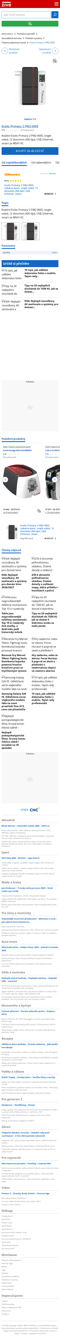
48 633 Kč (48, 193)
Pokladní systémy (33, 38)
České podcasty (8, 1304)
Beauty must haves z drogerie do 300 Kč (18, 1120)
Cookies (24, 1333)
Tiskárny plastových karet (14, 42)
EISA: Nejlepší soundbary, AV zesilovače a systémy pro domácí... (41, 304)
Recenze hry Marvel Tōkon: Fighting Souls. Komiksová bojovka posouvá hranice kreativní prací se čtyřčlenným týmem (14, 662)
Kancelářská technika (12, 38)
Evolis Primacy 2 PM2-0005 (20, 126)
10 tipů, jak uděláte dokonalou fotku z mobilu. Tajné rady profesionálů (43, 698)
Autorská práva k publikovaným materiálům (20, 1328)
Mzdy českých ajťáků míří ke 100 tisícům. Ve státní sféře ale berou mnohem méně (28, 1031)
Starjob (5, 1301)
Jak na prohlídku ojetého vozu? (14, 1232)
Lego (4, 1270)
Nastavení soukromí (37, 1333)
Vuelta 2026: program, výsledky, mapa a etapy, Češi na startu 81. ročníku (28, 863)
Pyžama (5, 1273)
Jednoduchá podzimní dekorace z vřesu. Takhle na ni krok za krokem (30, 930)
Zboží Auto (6, 1242)
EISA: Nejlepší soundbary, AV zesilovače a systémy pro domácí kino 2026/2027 (14, 581)
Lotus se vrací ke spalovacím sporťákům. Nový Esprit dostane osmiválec (27, 965)
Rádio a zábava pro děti (11, 1307)
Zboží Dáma (6, 1226)
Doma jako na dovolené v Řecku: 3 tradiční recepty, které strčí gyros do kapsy (29, 1053)
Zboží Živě (6, 1219)
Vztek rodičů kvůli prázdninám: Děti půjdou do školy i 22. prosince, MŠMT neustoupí (29, 900)
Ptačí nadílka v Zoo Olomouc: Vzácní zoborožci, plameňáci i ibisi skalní (28, 1180)
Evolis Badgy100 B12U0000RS (17, 450)
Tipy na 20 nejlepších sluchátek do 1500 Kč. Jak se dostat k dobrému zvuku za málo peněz (45, 619)
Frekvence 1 (6, 1311)
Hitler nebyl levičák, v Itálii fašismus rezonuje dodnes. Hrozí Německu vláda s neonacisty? (26, 831)
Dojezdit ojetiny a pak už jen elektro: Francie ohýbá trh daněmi (28, 955)
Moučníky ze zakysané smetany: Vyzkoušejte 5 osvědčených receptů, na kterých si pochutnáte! (30, 1058)
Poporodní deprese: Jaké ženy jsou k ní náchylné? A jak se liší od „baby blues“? (28, 1150)
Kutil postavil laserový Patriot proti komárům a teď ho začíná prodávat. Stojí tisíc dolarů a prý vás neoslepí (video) (27, 998)
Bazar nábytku (7, 1289)
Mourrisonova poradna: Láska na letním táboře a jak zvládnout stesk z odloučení (30, 1169)
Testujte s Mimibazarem (11, 1260)
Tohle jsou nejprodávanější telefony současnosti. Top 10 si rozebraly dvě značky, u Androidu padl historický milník (14, 623)
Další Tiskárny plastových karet (17, 446)
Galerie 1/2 (30, 119)
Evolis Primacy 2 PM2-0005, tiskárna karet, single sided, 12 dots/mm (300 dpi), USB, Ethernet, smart (21, 189)
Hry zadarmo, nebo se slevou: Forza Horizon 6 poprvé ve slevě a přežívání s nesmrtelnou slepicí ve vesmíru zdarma (45, 662)
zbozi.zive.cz (7, 33)
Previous (5, 479)
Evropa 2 (5, 1314)
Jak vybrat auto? (8, 1248)
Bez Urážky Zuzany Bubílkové (14, 1198)
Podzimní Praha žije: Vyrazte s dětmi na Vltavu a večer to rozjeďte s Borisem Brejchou (29, 934)
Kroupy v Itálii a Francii (11, 1204)
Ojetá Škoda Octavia (10, 1245)
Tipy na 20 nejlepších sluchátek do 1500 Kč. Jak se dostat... (41, 288)
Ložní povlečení (8, 1286)
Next (54, 479)
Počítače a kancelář (26, 33)
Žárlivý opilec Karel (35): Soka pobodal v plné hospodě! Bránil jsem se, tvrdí (29, 905)
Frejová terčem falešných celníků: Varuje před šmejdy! (24, 896)
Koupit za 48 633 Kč (30, 151)
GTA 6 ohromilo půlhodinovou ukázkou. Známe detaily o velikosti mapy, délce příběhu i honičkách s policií (45, 582)
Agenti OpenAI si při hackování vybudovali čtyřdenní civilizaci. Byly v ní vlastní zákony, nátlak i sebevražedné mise (29, 992)
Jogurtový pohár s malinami (13, 926)
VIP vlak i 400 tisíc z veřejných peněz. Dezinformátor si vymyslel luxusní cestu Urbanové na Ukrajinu (28, 837)
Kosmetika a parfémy (10, 1276)
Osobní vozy (7, 1222)
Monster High (7, 1263)
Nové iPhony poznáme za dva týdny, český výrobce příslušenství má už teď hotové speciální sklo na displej (30, 987)
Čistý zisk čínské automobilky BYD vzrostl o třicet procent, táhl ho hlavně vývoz (29, 1025)
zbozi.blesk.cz (7, 1229)
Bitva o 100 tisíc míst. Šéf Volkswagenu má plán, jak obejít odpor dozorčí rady (28, 1020)
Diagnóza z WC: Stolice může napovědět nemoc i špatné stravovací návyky (29, 1141)
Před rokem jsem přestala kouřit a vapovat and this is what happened (26, 1116)
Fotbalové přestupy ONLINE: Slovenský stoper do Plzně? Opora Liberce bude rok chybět (28, 874)
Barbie (4, 1266)
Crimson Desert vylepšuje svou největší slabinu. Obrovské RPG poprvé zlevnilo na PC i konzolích (27, 1174)
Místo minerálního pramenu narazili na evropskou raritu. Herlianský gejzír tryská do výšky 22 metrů (30, 1088)
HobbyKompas (8, 1235)
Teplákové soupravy (10, 1279)
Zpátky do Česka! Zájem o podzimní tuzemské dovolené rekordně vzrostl (29, 1083)
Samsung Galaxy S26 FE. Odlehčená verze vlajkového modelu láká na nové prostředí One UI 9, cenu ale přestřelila (14, 701)
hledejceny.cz (7, 1216)
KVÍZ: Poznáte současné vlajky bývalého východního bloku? (26, 1093)
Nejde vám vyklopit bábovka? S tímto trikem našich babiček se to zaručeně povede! (28, 1064)
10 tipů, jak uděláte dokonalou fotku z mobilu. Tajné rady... (40, 273)
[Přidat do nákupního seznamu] (55, 61)
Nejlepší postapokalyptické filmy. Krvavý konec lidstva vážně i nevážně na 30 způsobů (13, 740)
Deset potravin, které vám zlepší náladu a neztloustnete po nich (28, 1146)
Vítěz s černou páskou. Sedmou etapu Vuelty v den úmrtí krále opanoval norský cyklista (27, 869)
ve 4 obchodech (10, 512)
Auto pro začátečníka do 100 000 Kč (16, 1239)
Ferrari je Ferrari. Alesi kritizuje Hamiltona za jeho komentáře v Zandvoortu (27, 959)
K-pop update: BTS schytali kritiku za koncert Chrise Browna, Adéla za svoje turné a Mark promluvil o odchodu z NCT (29, 1110)
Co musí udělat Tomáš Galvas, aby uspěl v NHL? (21, 1201)
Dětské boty (7, 1283)
